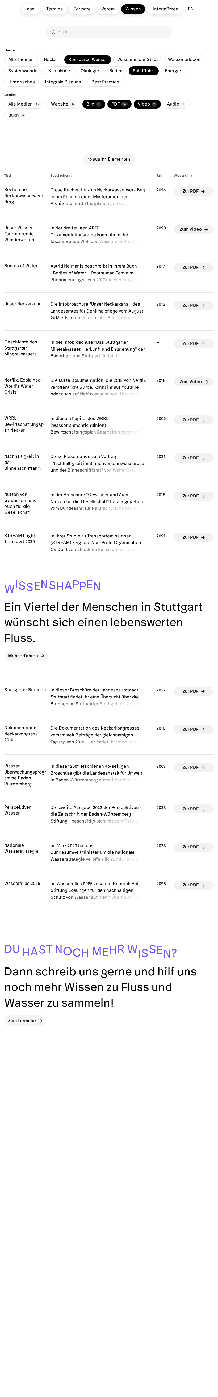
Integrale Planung (63, 82)
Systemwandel (23, 71)
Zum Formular (22, 1021)
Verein (108, 9)
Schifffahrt (144, 71)
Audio (175, 104)
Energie (173, 71)
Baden (116, 71)
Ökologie (89, 71)
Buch (16, 115)
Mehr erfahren (23, 656)
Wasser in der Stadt (137, 60)
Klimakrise (59, 71)
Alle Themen (21, 60)
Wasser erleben (184, 60)
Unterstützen (165, 9)
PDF (118, 104)
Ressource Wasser (87, 60)
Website (62, 104)
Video (146, 104)
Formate (82, 9)
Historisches (21, 82)
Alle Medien (23, 104)
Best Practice (105, 82)
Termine (54, 9)
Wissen (133, 9)
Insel (31, 9)
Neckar (51, 60)
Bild (92, 104)
